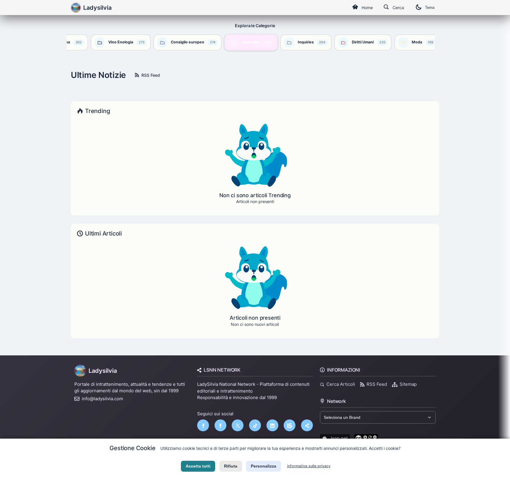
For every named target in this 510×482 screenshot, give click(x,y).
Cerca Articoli (340, 384)
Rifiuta (230, 466)
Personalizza (263, 466)
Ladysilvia (103, 370)
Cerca (398, 7)
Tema (429, 7)
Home (367, 7)
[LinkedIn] (272, 425)
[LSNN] (289, 425)
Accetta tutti (198, 466)
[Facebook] (203, 425)
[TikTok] (255, 425)
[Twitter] (237, 425)
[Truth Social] (307, 425)
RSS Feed (150, 75)
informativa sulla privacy (309, 466)
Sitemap (408, 384)
